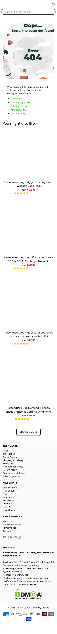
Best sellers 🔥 (10, 487)
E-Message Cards (12, 476)
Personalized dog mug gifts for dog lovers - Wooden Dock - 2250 (28, 184)
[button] (21, 193)
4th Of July (9, 490)
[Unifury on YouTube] (11, 538)
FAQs (5, 450)
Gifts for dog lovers (20, 102)
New (5, 494)
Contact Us (9, 453)
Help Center (9, 510)
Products (7, 503)
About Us (7, 521)
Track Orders (10, 457)
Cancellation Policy (13, 466)
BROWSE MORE (28, 432)
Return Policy (10, 469)
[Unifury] (28, 4)
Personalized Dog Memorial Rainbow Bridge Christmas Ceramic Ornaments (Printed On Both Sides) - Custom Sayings (28, 410)
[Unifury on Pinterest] (15, 538)
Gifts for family (18, 113)
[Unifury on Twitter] (4, 538)
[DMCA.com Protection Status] (28, 594)
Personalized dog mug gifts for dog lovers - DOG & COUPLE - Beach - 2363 (28, 334)
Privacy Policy (10, 527)
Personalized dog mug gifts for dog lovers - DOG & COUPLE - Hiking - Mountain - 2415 (28, 259)
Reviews (7, 506)
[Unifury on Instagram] (19, 538)
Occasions (8, 497)
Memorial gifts (18, 109)
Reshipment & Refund (14, 473)
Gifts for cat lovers (20, 106)
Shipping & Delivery (13, 460)
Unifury (19, 607)
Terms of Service (12, 524)
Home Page (16, 98)
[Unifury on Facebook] (8, 538)
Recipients (8, 500)
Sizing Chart (9, 463)
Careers (7, 531)
